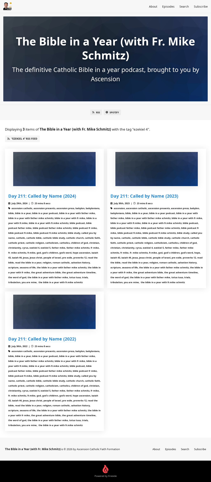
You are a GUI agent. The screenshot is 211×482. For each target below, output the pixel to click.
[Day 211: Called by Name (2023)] (156, 169)
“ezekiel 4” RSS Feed (24, 138)
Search (184, 6)
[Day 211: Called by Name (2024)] (54, 169)
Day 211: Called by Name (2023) (144, 196)
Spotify (114, 112)
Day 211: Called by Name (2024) (42, 196)
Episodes (168, 6)
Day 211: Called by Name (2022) (42, 339)
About (153, 6)
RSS (98, 112)
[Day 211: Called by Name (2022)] (54, 312)
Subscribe (201, 6)
